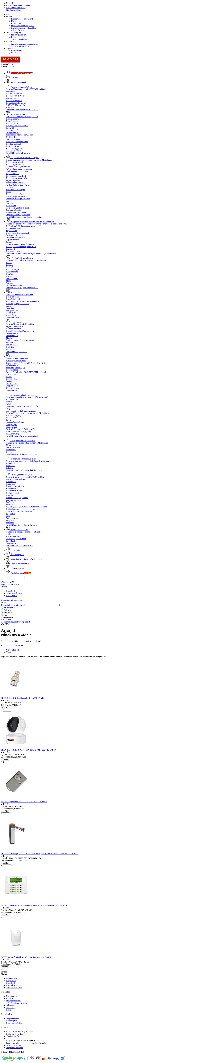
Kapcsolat (10, 3)
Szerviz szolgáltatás (19, 39)
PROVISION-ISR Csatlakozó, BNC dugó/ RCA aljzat (23, 698)
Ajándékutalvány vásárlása (17, 1003)
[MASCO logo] (10, 62)
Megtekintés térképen (14, 1048)
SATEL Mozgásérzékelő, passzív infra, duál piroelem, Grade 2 (26, 957)
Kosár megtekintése (9, 622)
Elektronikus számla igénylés (22, 19)
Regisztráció (17, 600)
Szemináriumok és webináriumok (24, 44)
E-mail (3, 602)
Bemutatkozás (16, 51)
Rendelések (10, 591)
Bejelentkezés (6, 600)
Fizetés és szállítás (13, 10)
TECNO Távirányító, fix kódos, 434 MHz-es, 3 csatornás (24, 802)
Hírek (8, 14)
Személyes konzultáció (20, 46)
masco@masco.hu (13, 1045)
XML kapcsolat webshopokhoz (23, 28)
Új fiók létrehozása (8, 607)
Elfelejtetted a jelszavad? (15, 605)
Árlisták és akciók (18, 30)
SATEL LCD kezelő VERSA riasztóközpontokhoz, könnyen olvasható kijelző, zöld (34, 905)
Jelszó (3, 605)
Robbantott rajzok (18, 37)
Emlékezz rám (9, 610)
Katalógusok (16, 23)
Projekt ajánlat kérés (19, 35)
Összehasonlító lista (14, 593)
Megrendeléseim (12, 1018)
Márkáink (10, 1005)
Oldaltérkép (10, 1007)
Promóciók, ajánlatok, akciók (22, 26)
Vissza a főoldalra (13, 650)
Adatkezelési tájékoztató (15, 8)
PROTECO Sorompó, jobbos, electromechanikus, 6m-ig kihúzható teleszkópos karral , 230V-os (39, 853)
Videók (14, 53)
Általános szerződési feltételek (18, 5)
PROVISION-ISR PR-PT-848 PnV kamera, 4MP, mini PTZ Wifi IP (28, 750)
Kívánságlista (11, 595)
